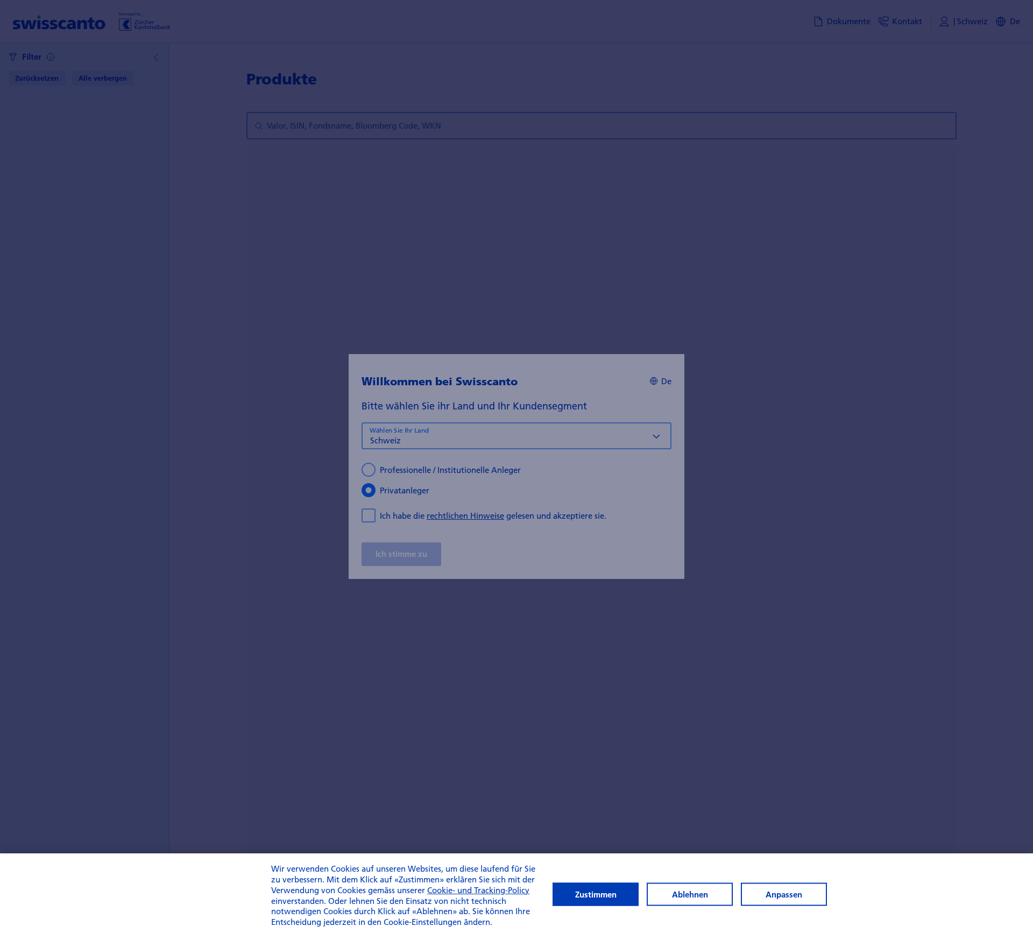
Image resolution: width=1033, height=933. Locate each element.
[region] (516, 893)
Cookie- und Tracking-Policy (478, 890)
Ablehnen (690, 894)
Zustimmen (596, 894)
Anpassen (784, 894)
